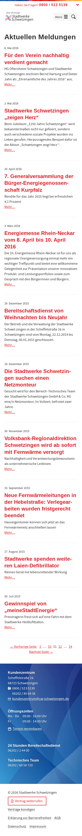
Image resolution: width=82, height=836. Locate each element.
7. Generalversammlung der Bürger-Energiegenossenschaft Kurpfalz (38, 183)
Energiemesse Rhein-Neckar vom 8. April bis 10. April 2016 (39, 239)
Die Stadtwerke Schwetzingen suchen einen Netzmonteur (37, 378)
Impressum (38, 826)
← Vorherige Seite (23, 647)
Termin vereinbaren (27, 729)
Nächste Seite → (41, 652)
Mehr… (9, 85)
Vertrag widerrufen (29, 801)
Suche (73, 17)
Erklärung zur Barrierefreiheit (29, 818)
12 (60, 647)
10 (49, 647)
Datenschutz (17, 826)
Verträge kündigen (21, 810)
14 (70, 647)
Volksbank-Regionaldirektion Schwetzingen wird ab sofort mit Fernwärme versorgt (40, 445)
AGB (57, 818)
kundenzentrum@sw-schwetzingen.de (40, 699)
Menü (62, 17)
